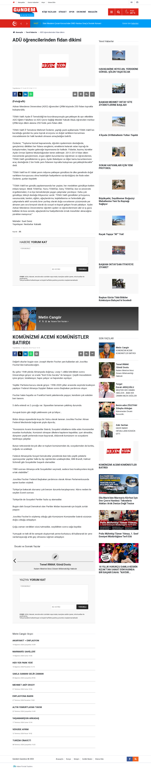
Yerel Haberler (31, 32)
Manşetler (21, 2)
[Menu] (111, 12)
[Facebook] (15, 94)
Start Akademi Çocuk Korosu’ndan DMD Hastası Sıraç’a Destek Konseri (72, 23)
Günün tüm (130, 23)
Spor (71, 12)
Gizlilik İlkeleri (87, 759)
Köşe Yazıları (49, 12)
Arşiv (43, 2)
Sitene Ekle (51, 2)
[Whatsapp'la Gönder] (30, 94)
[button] (80, 94)
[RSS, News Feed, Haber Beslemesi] (135, 759)
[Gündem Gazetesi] (25, 12)
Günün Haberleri (33, 2)
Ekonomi (81, 12)
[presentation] (21, 23)
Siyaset (63, 12)
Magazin (92, 12)
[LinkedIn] (25, 94)
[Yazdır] (75, 94)
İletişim (76, 759)
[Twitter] (20, 94)
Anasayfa (19, 32)
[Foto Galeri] (137, 2)
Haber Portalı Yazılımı (24, 766)
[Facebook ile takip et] (130, 759)
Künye (68, 759)
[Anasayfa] (14, 2)
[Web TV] (131, 2)
